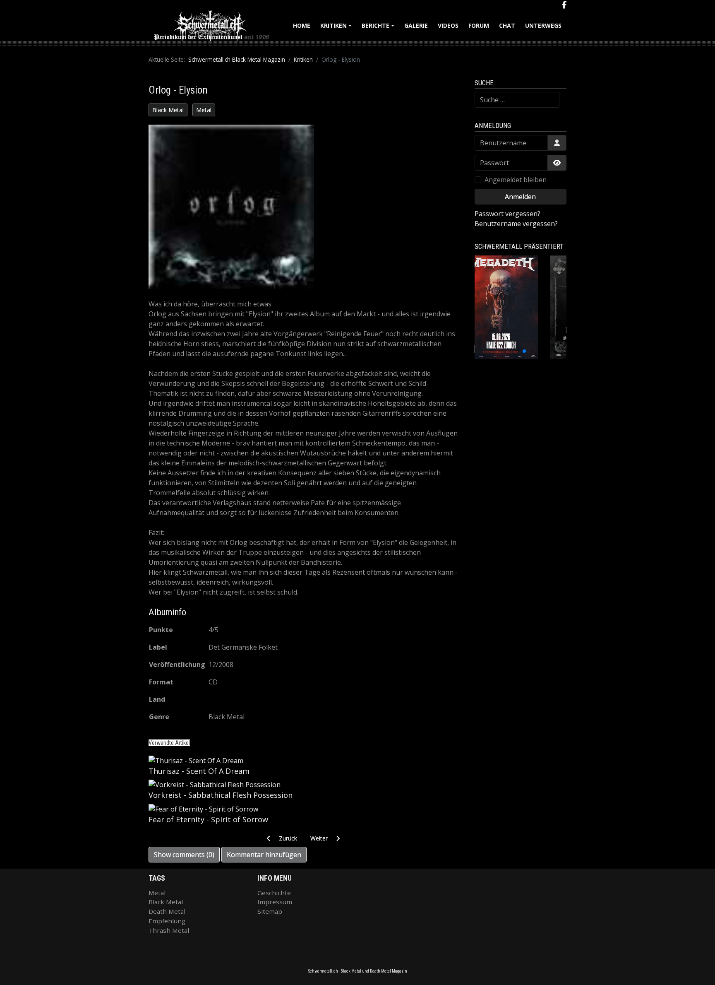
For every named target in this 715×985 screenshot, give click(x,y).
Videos (448, 25)
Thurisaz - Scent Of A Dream (199, 771)
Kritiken (337, 28)
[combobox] (517, 100)
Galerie (416, 25)
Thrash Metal (169, 930)
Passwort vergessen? (507, 213)
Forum (478, 25)
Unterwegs (543, 25)
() (184, 854)
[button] (502, 351)
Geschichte (274, 893)
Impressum (274, 902)
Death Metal (167, 911)
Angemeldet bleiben (516, 179)
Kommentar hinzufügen (264, 854)
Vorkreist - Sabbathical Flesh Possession (221, 795)
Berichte (379, 28)
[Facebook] (564, 5)
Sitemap (269, 911)
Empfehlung (167, 921)
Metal (203, 110)
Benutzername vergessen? (516, 223)
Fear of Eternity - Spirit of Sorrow (208, 819)
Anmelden (520, 196)
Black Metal (168, 110)
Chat (507, 25)
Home (301, 25)
